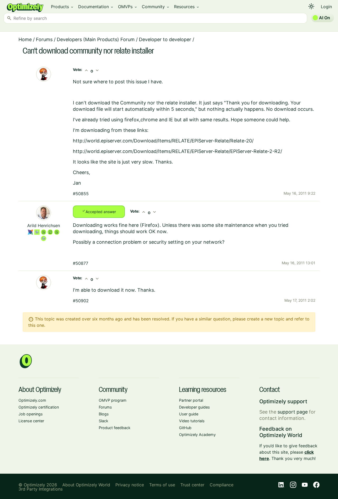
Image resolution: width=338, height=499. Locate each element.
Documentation (96, 6)
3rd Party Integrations (40, 489)
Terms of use (162, 484)
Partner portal (191, 400)
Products (62, 6)
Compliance (221, 484)
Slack (103, 421)
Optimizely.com (32, 400)
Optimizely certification (38, 407)
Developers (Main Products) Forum (96, 39)
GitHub (185, 427)
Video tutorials (192, 421)
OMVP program (112, 400)
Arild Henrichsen (43, 225)
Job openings (30, 414)
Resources (187, 6)
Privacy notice (129, 484)
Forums (44, 39)
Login (326, 6)
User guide (188, 414)
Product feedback (114, 427)
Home (25, 39)
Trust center (192, 484)
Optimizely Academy (197, 434)
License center (31, 421)
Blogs (104, 414)
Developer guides (194, 407)
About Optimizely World (86, 484)
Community (156, 6)
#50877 (80, 263)
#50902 (81, 300)
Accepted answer (99, 211)
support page (293, 412)
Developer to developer (165, 39)
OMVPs (128, 6)
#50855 (81, 193)
